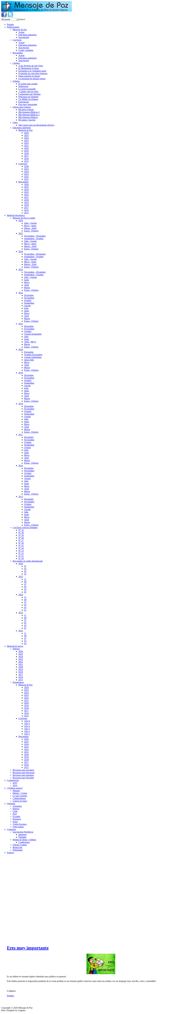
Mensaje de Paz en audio (24, 218)
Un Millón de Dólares (28, 99)
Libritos (16, 63)
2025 (26, 135)
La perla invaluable (27, 89)
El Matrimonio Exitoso (28, 68)
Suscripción (23, 37)
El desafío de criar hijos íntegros (32, 73)
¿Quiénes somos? (15, 788)
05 (25, 569)
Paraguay (17, 819)
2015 (26, 161)
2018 (26, 153)
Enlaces (10, 852)
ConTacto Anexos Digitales (25, 527)
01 (25, 574)
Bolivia (16, 808)
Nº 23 (21, 550)
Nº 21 (21, 556)
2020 (26, 148)
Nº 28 (21, 538)
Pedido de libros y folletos (24, 839)
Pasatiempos (18, 682)
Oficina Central (20, 845)
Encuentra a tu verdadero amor (32, 71)
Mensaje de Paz (20, 29)
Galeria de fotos (20, 801)
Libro (15, 122)
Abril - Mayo (30, 342)
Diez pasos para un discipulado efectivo (36, 125)
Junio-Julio (29, 360)
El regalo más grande (27, 84)
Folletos (16, 81)
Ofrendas (11, 803)
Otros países (18, 827)
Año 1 (27, 734)
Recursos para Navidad (23, 778)
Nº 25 (21, 545)
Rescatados (18, 53)
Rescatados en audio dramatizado (28, 561)
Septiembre (29, 303)
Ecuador (16, 816)
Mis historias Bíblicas (28, 117)
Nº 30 (21, 532)
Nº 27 (21, 540)
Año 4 (27, 726)
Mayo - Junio (30, 225)
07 (25, 566)
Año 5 (27, 723)
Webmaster (18, 850)
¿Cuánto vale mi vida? (28, 91)
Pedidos (10, 996)
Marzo (27, 287)
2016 (26, 158)
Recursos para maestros (23, 775)
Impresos (22, 834)
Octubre (27, 300)
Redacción (17, 847)
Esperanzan (23, 102)
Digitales (22, 837)
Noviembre (29, 298)
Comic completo (25, 50)
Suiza (15, 821)
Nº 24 (21, 548)
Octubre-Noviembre (33, 354)
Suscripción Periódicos (23, 832)
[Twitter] (10, 16)
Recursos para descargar (24, 772)
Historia (16, 790)
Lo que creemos (20, 796)
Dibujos (16, 649)
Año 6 (27, 721)
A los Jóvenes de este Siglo (30, 65)
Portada (10, 24)
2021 (26, 145)
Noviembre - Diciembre (35, 236)
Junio (26, 280)
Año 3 (27, 729)
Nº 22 (21, 553)
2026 (26, 133)
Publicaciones (13, 27)
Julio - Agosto (30, 223)
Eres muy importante (27, 104)
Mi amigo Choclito (26, 120)
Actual (21, 32)
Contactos (11, 829)
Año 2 (27, 731)
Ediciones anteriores (27, 35)
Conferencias (13, 780)
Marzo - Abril (30, 228)
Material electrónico (16, 215)
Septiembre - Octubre (33, 238)
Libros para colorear (22, 107)
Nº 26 (21, 543)
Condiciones (24, 842)
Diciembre (29, 295)
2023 (26, 140)
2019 (26, 151)
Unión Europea (20, 824)
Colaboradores (19, 798)
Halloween (23, 86)
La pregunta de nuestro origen (31, 78)
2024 (26, 138)
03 (25, 571)
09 (25, 581)
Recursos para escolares (23, 770)
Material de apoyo (15, 646)
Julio (26, 308)
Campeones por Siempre (29, 94)
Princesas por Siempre (28, 96)
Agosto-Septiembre (33, 334)
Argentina (17, 806)
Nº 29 (21, 535)
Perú (15, 814)
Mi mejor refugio (26, 109)
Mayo (26, 282)
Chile (15, 811)
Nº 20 (21, 558)
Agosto (27, 305)
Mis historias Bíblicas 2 (28, 115)
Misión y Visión (20, 793)
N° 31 (21, 530)
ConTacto (17, 40)
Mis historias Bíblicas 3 (28, 112)
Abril (26, 285)
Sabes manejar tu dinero (29, 76)
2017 (26, 156)
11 (25, 579)
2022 (26, 143)
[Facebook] (4, 16)
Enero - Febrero (31, 231)
